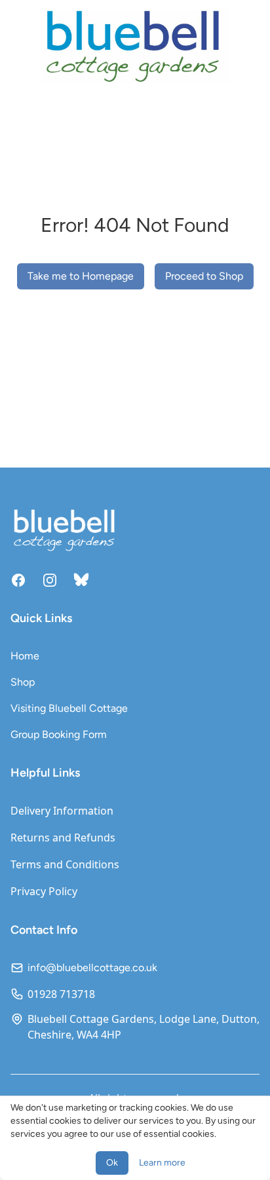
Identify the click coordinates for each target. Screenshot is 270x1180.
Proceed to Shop (204, 276)
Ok (112, 1162)
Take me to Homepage (81, 276)
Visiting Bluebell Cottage (69, 708)
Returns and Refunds (62, 837)
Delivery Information (61, 810)
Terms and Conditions (64, 864)
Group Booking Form (58, 734)
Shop (22, 682)
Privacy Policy (43, 891)
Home (24, 656)
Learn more (162, 1162)
